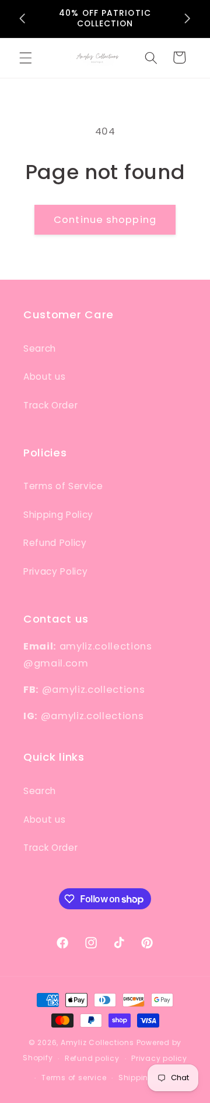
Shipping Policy (58, 514)
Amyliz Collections (97, 1042)
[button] (26, 57)
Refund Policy (55, 543)
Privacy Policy (55, 571)
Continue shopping (105, 219)
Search (39, 348)
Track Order (50, 405)
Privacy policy (159, 1058)
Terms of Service (63, 486)
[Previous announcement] (23, 19)
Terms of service (73, 1078)
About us (44, 376)
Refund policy (92, 1058)
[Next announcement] (188, 19)
